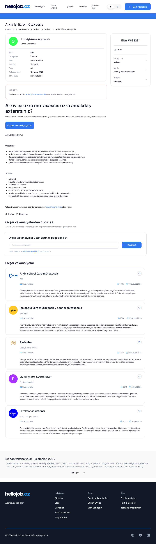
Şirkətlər (70, 6)
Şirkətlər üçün (95, 6)
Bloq (57, 502)
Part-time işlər (128, 502)
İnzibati (37, 29)
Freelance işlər (128, 498)
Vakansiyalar (40, 6)
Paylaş (11, 214)
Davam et (132, 245)
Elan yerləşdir (140, 6)
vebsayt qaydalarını (31, 251)
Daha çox (75, 472)
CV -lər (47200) (54, 6)
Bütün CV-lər (94, 502)
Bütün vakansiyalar (98, 498)
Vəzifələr (83, 6)
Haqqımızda (61, 517)
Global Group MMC (29, 43)
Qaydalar (59, 507)
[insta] (133, 535)
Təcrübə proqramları (131, 507)
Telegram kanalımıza (53, 207)
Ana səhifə (9, 29)
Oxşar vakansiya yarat (19, 125)
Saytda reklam (62, 512)
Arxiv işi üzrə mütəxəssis (36, 94)
